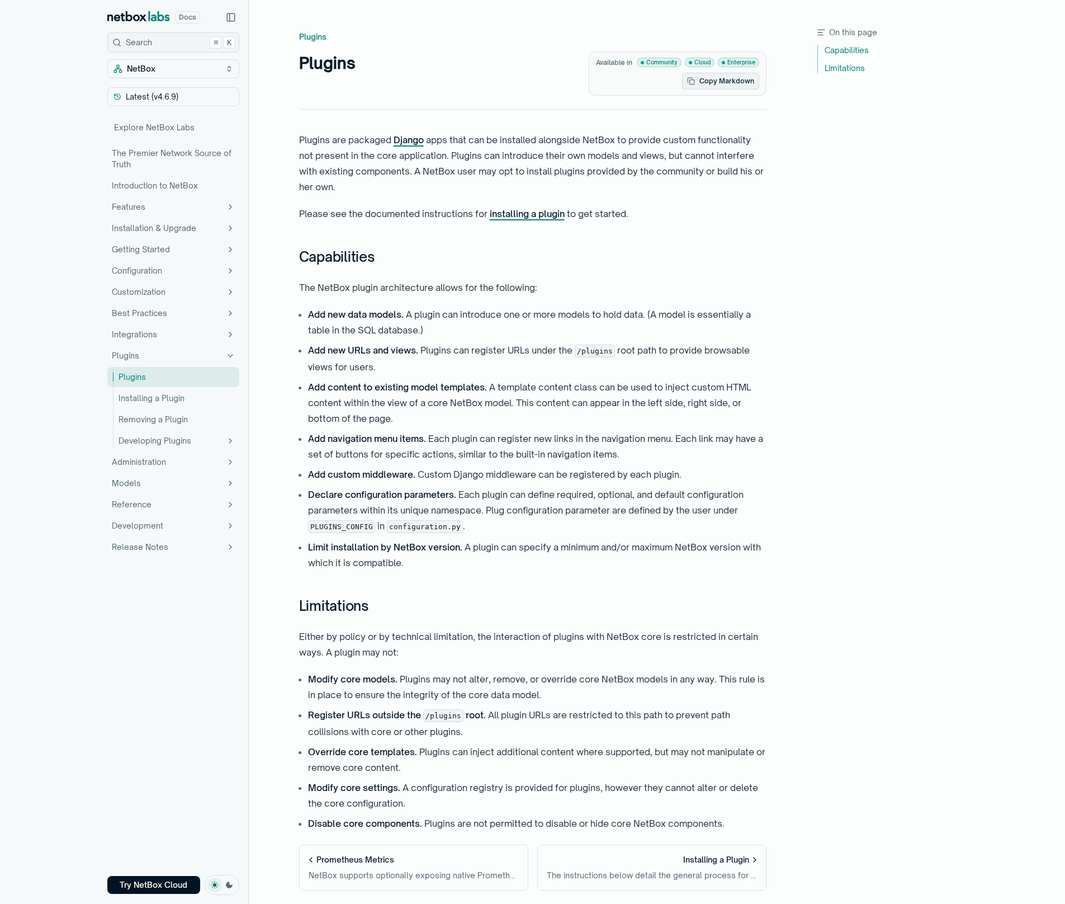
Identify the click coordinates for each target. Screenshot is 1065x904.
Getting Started (141, 249)
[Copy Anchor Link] (384, 257)
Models (126, 483)
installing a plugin (527, 213)
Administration (139, 462)
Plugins (125, 355)
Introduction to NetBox (155, 185)
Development (137, 525)
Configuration (137, 270)
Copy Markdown (726, 81)
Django (409, 139)
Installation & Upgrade (154, 228)
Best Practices (139, 313)
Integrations (134, 334)
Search (178, 42)
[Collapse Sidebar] (231, 17)
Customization (138, 291)
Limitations (334, 605)
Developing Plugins (155, 440)
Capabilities (337, 256)
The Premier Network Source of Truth (171, 158)
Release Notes (140, 547)
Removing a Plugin (153, 419)
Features (128, 206)
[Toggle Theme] (222, 885)
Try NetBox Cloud (153, 884)
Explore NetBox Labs (154, 127)
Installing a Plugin (151, 398)
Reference (132, 504)
